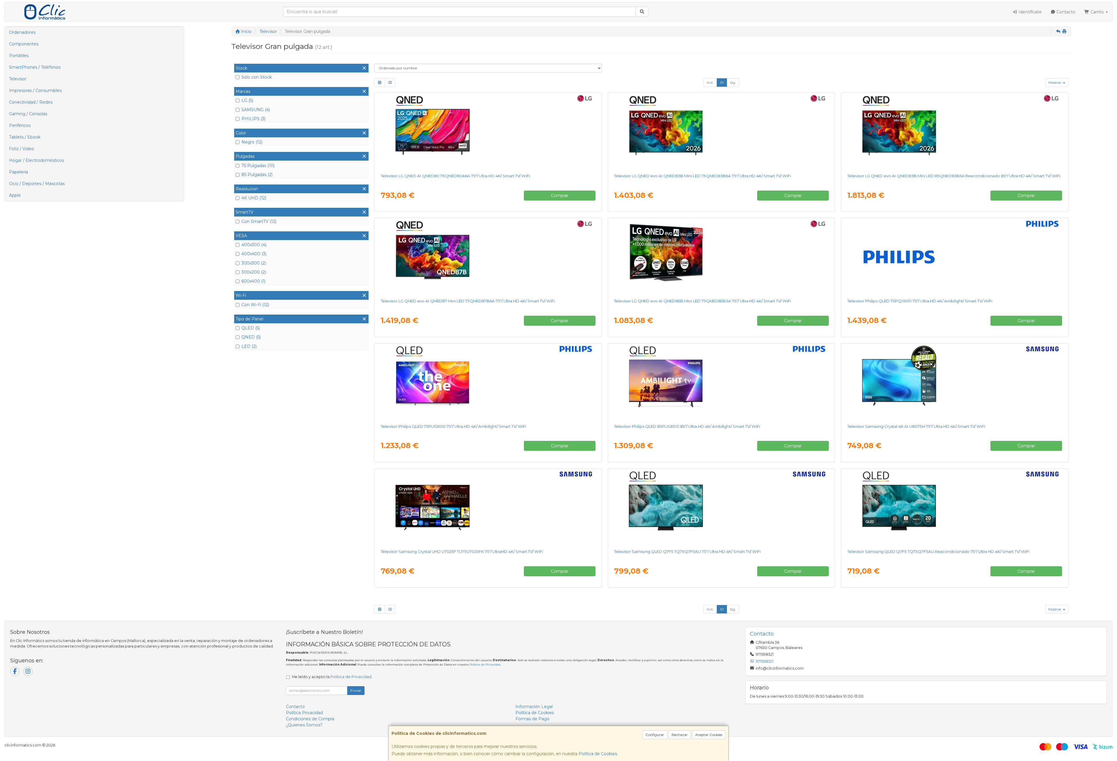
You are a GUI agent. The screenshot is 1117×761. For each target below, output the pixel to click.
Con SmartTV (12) (258, 221)
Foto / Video (21, 148)
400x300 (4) (253, 244)
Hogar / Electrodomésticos (36, 160)
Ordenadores (22, 32)
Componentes (23, 44)
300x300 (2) (253, 263)
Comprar (559, 195)
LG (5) (247, 100)
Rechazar (680, 734)
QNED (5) (251, 337)
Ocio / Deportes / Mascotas (37, 183)
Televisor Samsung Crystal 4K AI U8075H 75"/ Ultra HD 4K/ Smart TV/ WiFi (916, 426)
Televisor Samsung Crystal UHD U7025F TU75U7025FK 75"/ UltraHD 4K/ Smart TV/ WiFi (462, 551)
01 (722, 82)
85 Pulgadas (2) (257, 174)
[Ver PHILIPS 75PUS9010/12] (488, 382)
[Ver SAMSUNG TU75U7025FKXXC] (488, 507)
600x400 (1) (253, 281)
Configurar (654, 734)
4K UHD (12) (253, 198)
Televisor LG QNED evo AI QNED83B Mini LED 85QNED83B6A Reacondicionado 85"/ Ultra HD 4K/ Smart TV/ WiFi (953, 175)
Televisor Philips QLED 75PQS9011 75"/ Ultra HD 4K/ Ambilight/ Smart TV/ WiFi (919, 301)
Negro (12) (251, 142)
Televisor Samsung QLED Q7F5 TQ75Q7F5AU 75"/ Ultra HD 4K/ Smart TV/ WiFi (687, 551)
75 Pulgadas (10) (258, 165)
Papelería (18, 172)
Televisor (17, 78)
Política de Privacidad (484, 664)
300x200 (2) (253, 272)
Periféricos (20, 125)
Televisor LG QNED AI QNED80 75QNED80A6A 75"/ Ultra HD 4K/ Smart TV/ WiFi (455, 175)
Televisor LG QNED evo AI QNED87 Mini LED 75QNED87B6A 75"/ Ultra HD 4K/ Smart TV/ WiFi (468, 301)
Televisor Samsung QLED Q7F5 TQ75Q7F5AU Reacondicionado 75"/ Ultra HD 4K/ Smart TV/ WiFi (938, 551)
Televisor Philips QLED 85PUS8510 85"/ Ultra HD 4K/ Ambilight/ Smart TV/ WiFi (687, 426)
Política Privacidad (304, 712)
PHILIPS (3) (253, 118)
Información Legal (534, 706)
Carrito (1097, 12)
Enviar (355, 690)
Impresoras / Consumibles (35, 90)
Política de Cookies (598, 753)
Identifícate (1029, 12)
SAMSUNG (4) (255, 109)
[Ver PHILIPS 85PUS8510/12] (721, 382)
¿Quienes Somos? (304, 725)
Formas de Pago (532, 718)
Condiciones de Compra (310, 718)
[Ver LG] (954, 132)
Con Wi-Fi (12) (255, 304)
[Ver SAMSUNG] (954, 507)
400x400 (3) (253, 253)
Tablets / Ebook (24, 137)
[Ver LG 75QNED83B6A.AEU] (721, 132)
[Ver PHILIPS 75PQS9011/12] (954, 257)
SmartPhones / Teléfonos (35, 67)
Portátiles (19, 55)
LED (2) (249, 346)
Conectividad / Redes (30, 102)
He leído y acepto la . (332, 677)
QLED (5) (250, 328)
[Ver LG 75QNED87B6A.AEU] (488, 257)
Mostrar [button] (1055, 82)
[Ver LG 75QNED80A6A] (488, 132)
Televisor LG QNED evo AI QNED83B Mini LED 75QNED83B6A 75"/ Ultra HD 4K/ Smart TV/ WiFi (702, 175)
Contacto (1065, 12)
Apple (15, 195)
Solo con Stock (256, 77)
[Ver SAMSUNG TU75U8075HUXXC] (954, 382)
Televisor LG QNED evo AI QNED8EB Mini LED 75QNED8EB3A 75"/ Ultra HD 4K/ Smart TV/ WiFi (702, 301)
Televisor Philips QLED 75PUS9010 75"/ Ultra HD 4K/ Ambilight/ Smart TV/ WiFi (453, 426)
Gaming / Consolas (28, 113)
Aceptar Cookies (708, 734)
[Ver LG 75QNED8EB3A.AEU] (721, 257)
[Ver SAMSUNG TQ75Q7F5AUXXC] (721, 507)
